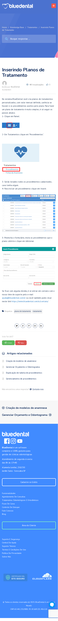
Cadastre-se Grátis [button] (28, 482)
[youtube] (19, 441)
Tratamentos (32, 27)
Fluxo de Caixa (8, 503)
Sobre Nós (6, 556)
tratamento (37, 311)
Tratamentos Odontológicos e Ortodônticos (20, 500)
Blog (4, 514)
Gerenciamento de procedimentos (21, 378)
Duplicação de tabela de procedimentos (24, 372)
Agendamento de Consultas (13, 496)
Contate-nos (38, 389)
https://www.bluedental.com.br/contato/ (30, 301)
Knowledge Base (17, 27)
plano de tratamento (23, 311)
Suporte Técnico (9, 546)
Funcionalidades (9, 493)
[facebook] (23, 325)
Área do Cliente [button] (29, 525)
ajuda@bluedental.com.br (14, 298)
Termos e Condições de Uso (14, 549)
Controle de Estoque (11, 507)
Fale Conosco (7, 510)
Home (4, 27)
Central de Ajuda (9, 542)
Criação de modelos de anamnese (21, 361)
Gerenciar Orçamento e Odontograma (23, 367)
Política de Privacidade (11, 553)
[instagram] (13, 441)
